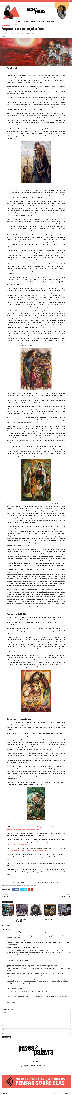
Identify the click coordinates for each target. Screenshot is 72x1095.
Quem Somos (50, 21)
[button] (69, 21)
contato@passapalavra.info (36, 1063)
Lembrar (41, 21)
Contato (22, 0)
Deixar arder (5, 896)
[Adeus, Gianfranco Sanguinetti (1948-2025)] (36, 909)
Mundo (10, 24)
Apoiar (26, 21)
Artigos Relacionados (7, 901)
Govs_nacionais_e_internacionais (25, 885)
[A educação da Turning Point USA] (8, 909)
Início (18, 0)
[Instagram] (69, 1)
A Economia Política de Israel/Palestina (63, 916)
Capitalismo (7, 885)
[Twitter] (71, 1)
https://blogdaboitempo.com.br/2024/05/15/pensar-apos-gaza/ (26, 850)
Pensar (33, 21)
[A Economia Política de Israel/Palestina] (64, 909)
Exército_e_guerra (14, 885)
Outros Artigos (17, 901)
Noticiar (18, 21)
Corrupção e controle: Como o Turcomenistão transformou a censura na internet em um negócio (50, 917)
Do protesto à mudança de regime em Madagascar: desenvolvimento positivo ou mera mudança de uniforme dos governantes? (22, 918)
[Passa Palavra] (36, 11)
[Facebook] (67, 1)
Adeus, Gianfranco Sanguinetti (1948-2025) (35, 916)
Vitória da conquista (65, 896)
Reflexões (33, 885)
